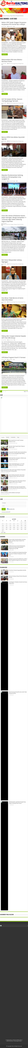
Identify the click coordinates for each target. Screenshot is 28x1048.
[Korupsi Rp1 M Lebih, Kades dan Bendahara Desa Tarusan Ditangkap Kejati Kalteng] (4, 453)
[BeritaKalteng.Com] (14, 3)
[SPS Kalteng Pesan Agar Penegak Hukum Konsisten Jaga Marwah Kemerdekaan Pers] (4, 488)
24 (2, 529)
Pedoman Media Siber (17, 1039)
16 (25, 525)
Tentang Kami (9, 1039)
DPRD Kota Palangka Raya (13, 63)
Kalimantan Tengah (11, 181)
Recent (7, 437)
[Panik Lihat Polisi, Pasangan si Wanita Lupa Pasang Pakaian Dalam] (4, 459)
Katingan (15, 224)
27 (14, 529)
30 (25, 529)
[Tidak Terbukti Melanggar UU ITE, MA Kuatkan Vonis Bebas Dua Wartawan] (4, 465)
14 (17, 525)
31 (2, 530)
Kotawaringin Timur (21, 302)
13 (14, 525)
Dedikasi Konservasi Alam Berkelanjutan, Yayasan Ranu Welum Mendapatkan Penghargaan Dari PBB (17, 547)
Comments (13, 437)
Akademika (10, 26)
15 (21, 525)
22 (21, 527)
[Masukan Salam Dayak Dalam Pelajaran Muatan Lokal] (4, 448)
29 (21, 529)
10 (2, 525)
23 (25, 527)
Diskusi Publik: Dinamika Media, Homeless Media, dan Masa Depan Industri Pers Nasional (17, 541)
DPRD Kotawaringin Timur (13, 302)
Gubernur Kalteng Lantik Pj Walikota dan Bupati (10, 492)
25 (6, 529)
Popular (3, 437)
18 (6, 527)
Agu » (5, 532)
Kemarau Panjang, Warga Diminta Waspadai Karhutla (13, 15)
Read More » (4, 54)
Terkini (22, 224)
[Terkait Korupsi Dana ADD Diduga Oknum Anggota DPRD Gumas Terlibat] (4, 482)
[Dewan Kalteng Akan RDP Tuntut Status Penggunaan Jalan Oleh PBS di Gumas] (4, 476)
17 (2, 527)
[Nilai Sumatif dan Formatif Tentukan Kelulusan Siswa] (4, 442)
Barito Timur (10, 340)
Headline (4, 224)
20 (14, 527)
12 (10, 525)
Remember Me (11, 509)
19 (10, 527)
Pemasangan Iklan (17, 1041)
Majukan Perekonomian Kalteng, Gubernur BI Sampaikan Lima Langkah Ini (12, 177)
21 (17, 527)
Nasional (19, 224)
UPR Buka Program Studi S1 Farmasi (13, 357)
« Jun (2, 532)
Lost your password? (6, 512)
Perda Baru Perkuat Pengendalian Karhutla (17, 570)
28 (17, 529)
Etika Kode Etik (10, 1041)
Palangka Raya (20, 63)
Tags (18, 437)
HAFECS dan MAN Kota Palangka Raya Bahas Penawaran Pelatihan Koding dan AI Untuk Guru (18, 554)
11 (6, 525)
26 (10, 529)
